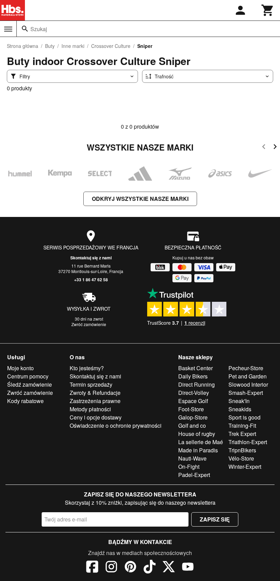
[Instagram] (111, 568)
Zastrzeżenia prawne (95, 401)
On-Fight (188, 466)
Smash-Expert (245, 393)
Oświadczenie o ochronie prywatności (116, 425)
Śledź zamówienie (29, 384)
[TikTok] (149, 568)
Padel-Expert (194, 475)
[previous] (264, 148)
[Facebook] (92, 568)
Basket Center (195, 368)
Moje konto (20, 368)
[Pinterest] (130, 568)
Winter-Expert (244, 466)
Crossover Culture (110, 45)
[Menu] (8, 29)
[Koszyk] (268, 10)
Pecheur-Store (245, 368)
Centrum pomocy (27, 376)
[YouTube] (188, 568)
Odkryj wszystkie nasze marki (140, 199)
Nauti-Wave (192, 458)
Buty (50, 45)
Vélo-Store (241, 458)
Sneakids (239, 409)
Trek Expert (242, 434)
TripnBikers (242, 450)
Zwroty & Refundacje (95, 393)
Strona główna (22, 45)
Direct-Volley (193, 393)
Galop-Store (193, 417)
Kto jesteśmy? (87, 368)
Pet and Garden (247, 376)
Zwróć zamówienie (88, 324)
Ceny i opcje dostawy (96, 417)
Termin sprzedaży (91, 384)
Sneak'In (239, 401)
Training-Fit (242, 425)
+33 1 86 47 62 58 (91, 279)
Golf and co (192, 425)
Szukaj (38, 29)
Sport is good (244, 417)
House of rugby (196, 434)
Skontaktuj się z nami (91, 257)
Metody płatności (90, 409)
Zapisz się (215, 519)
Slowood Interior (248, 384)
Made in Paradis (198, 450)
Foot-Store (191, 409)
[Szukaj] (25, 29)
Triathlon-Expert (247, 442)
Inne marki (72, 45)
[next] (275, 148)
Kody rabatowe (25, 401)
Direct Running (196, 384)
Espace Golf (193, 401)
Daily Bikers (193, 376)
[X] (169, 568)
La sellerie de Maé (200, 442)
